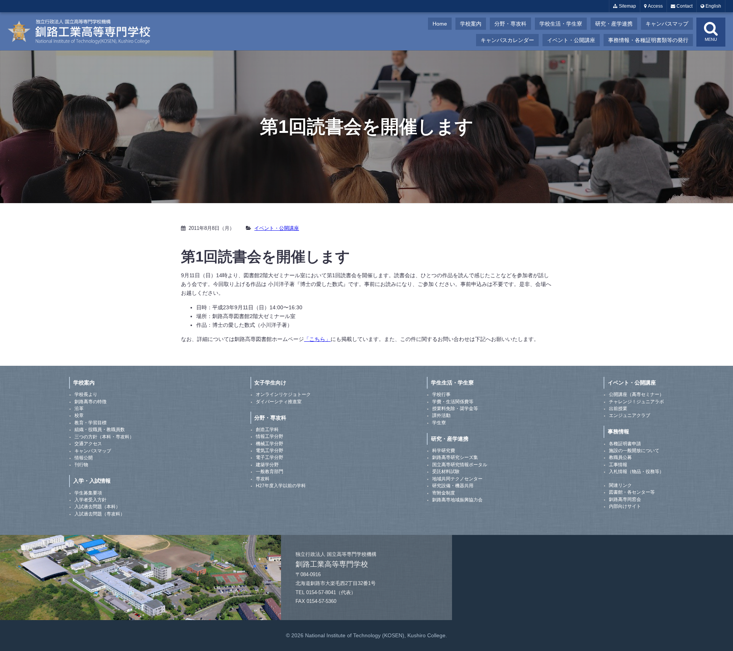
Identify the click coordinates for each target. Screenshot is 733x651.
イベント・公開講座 (571, 40)
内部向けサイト (625, 506)
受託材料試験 (446, 471)
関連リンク (620, 485)
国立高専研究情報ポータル (459, 464)
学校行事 (441, 394)
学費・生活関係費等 (452, 401)
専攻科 (263, 479)
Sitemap (627, 6)
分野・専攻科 (510, 24)
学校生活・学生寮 (560, 24)
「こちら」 (317, 339)
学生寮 (439, 422)
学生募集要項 (88, 493)
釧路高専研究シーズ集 (455, 457)
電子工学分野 (269, 457)
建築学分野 (267, 464)
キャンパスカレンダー (507, 40)
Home (440, 24)
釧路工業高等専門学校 (84, 31)
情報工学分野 (269, 436)
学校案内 (470, 24)
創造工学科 (267, 429)
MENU (711, 39)
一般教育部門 (269, 471)
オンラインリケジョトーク (283, 394)
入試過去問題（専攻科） (99, 514)
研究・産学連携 (614, 24)
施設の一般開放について (634, 450)
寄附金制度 (443, 493)
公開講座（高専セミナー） (636, 394)
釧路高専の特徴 (90, 401)
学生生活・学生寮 (452, 383)
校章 (79, 415)
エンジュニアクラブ (629, 415)
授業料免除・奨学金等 (455, 408)
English (712, 6)
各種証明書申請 (625, 443)
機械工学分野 (269, 443)
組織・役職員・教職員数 (99, 429)
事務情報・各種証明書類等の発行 (648, 40)
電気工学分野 (269, 450)
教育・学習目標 (90, 422)
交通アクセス (88, 443)
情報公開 (83, 458)
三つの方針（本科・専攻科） (104, 437)
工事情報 (618, 464)
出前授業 (618, 408)
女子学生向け (270, 383)
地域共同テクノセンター (457, 479)
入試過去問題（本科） (97, 506)
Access (655, 6)
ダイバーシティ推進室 (279, 401)
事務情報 (618, 431)
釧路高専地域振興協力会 (457, 500)
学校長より (85, 394)
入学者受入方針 (90, 500)
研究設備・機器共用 (452, 485)
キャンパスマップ (667, 24)
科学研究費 (443, 450)
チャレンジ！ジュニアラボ (636, 401)
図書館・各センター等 (632, 492)
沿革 (79, 408)
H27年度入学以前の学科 (281, 485)
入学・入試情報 (92, 481)
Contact (684, 6)
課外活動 (441, 415)
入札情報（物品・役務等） (636, 471)
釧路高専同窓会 (625, 499)
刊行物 (81, 464)
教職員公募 (620, 457)
